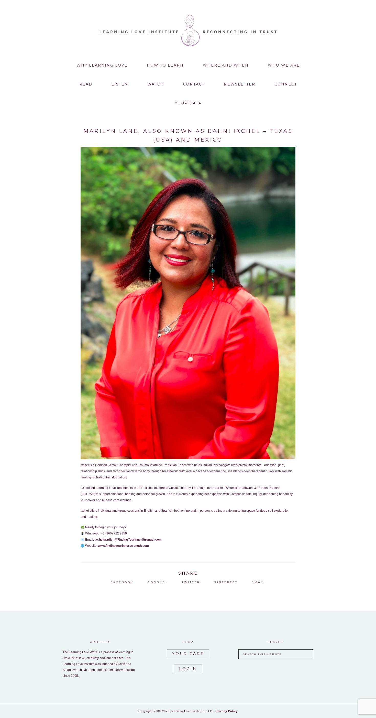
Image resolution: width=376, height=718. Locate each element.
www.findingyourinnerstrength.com (123, 546)
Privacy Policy (227, 711)
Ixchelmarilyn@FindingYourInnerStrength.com (128, 539)
